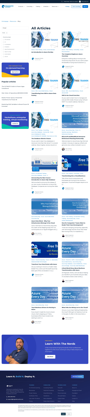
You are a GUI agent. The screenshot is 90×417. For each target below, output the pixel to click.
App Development (9, 49)
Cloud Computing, (40, 259)
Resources (54, 6)
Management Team (77, 390)
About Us (74, 387)
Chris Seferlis (68, 148)
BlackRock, (75, 132)
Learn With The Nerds (34, 398)
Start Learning (76, 6)
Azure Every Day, (70, 130)
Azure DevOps (51, 49)
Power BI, (68, 259)
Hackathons (46, 395)
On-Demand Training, (41, 173)
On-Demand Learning (34, 387)
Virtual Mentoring (47, 393)
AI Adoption (8, 44)
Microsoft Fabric (62, 395)
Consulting (29, 6)
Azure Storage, (65, 265)
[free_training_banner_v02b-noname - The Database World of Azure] (44, 120)
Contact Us (15, 123)
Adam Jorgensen (69, 235)
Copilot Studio (61, 398)
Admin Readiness (47, 398)
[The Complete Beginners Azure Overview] (75, 40)
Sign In (85, 6)
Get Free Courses (77, 376)
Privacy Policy (52, 407)
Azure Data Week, (49, 216)
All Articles (7, 39)
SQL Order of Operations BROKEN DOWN (15, 93)
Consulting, (76, 49)
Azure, (33, 49)
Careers (74, 395)
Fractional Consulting (48, 390)
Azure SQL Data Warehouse (77, 265)
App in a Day (8, 51)
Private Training (33, 393)
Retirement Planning (67, 134)
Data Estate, (55, 259)
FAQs (73, 401)
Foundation (75, 393)
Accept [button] (63, 414)
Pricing (67, 6)
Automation (8, 54)
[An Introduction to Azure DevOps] (44, 40)
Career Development (67, 220)
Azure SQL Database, (36, 132)
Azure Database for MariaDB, (38, 136)
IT (47, 175)
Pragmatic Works (39, 58)
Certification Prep (33, 395)
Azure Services (65, 51)
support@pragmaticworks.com (15, 399)
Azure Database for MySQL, (38, 134)
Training (38, 6)
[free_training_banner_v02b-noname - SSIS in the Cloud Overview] (75, 81)
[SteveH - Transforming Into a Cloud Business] (75, 163)
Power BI (60, 387)
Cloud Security (35, 218)
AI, (79, 130)
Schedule (45, 6)
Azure (6, 56)
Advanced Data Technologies (39, 261)
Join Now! (50, 356)
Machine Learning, (66, 132)
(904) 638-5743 (85, 1)
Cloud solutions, (79, 259)
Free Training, (38, 49)
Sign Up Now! (15, 72)
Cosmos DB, (46, 132)
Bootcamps (32, 390)
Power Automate (62, 393)
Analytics (7, 46)
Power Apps (61, 390)
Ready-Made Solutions (48, 401)
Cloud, (45, 49)
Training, (64, 218)
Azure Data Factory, (43, 91)
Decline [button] (69, 414)
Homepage (5, 21)
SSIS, (36, 91)
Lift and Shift (65, 92)
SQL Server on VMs (52, 136)
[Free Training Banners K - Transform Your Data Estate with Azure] (44, 250)
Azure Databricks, (78, 263)
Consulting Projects (48, 387)
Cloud (50, 91)
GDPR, (73, 259)
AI (5, 42)
